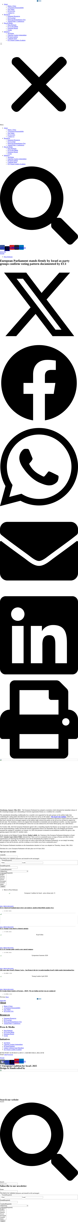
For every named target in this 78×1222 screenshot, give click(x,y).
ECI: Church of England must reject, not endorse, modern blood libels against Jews (27, 908)
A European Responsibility (16, 7)
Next (7, 997)
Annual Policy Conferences (16, 21)
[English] (3, 875)
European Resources (14, 16)
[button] (39, 84)
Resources (7, 14)
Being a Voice (12, 6)
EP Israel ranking (13, 37)
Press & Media (8, 23)
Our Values (11, 9)
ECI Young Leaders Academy (17, 40)
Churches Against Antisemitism (17, 35)
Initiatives (7, 32)
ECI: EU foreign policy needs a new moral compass (16, 949)
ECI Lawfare (12, 18)
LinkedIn (3, 855)
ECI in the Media (13, 26)
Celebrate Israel (12, 38)
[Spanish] (3, 878)
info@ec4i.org (8, 1054)
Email (5, 866)
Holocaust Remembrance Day (17, 19)
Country (5, 869)
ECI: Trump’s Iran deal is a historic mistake (14, 928)
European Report (13, 28)
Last (24, 862)
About (6, 4)
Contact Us (11, 13)
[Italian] (3, 884)
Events (10, 30)
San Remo (11, 33)
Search (2, 1101)
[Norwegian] (3, 881)
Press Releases (12, 25)
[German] (3, 876)
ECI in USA (11, 11)
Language (6, 873)
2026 (1, 906)
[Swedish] (3, 883)
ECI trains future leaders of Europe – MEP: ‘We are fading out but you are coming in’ (28, 991)
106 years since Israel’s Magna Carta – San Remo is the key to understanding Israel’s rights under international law (37, 970)
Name (2, 1189)
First (3, 862)
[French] (3, 879)
